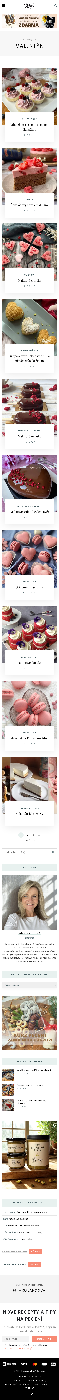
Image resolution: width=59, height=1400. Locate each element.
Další (27, 840)
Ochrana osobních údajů (27, 1380)
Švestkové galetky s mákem (30, 1085)
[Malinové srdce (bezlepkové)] (29, 483)
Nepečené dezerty (29, 430)
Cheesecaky (29, 119)
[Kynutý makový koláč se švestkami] (8, 1075)
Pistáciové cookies (18, 1218)
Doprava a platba (27, 1376)
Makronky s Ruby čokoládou (29, 738)
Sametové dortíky (29, 663)
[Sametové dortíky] (29, 634)
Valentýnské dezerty (29, 813)
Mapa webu (42, 1384)
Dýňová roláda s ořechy (29, 1232)
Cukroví (29, 275)
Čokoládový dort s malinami (29, 205)
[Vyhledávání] (55, 5)
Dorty (29, 199)
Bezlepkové (24, 506)
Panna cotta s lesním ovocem (33, 1212)
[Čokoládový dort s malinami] (29, 176)
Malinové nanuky (29, 436)
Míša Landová (9, 1211)
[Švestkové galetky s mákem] (8, 1090)
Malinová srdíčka (29, 280)
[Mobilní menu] (3, 5)
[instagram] (32, 1394)
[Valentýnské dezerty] (29, 785)
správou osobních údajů (18, 1348)
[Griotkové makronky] (29, 559)
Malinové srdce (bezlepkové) (29, 512)
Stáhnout (35, 1251)
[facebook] (27, 1394)
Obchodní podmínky (17, 1384)
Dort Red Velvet (25, 1239)
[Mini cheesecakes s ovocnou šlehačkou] (29, 96)
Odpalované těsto (29, 350)
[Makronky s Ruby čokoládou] (29, 709)
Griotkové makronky (30, 587)
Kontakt (30, 1388)
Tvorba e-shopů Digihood (33, 1371)
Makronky (29, 581)
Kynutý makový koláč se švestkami (34, 1070)
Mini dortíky (29, 657)
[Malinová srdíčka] (29, 252)
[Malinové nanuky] (29, 408)
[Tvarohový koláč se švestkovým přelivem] (8, 1105)
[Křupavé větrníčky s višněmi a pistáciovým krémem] (29, 327)
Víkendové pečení (29, 808)
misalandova (32, 1290)
